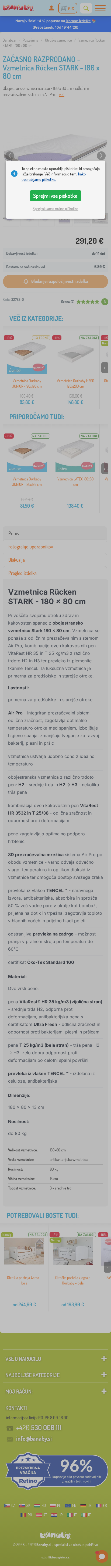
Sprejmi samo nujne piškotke (55, 208)
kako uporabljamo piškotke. (54, 176)
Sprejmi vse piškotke (55, 195)
